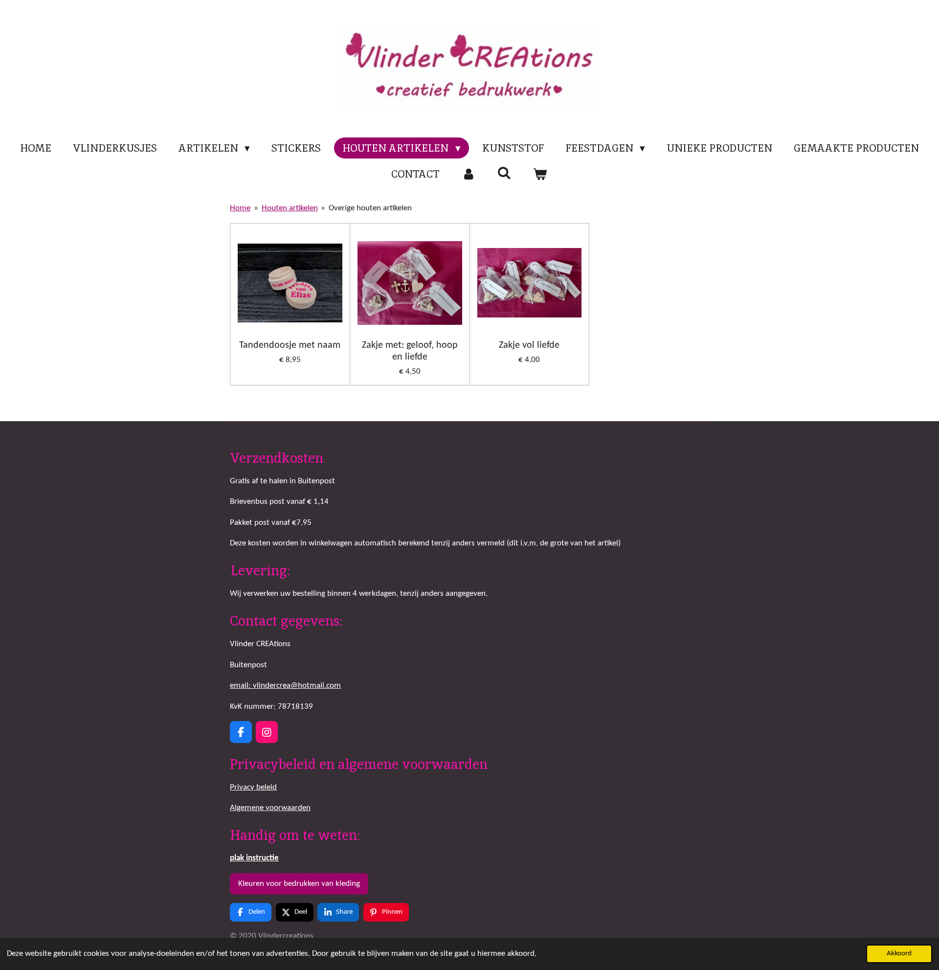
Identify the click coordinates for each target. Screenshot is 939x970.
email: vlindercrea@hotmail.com (285, 685)
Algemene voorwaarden (270, 808)
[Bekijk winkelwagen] (540, 174)
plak (254, 858)
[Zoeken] (504, 172)
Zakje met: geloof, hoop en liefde (410, 351)
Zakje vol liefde (529, 345)
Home (240, 208)
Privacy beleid (253, 787)
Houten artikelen (290, 208)
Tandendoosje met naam (289, 345)
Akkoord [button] (899, 953)
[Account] (468, 174)
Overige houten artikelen (370, 208)
